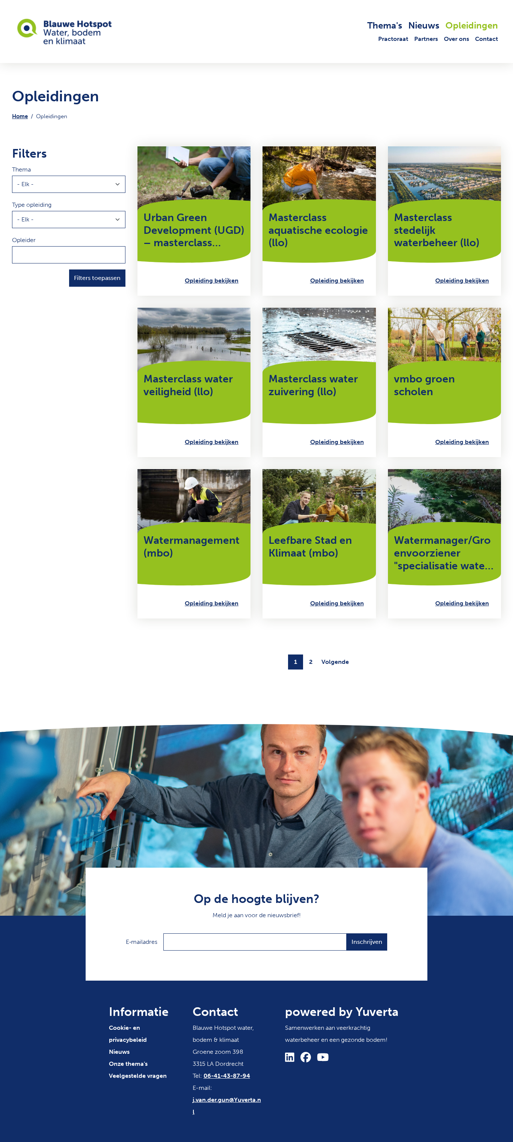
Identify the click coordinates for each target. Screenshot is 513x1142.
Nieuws (423, 25)
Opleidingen (471, 25)
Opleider (24, 240)
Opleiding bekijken (211, 280)
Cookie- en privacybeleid (128, 1033)
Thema (21, 169)
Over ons (456, 38)
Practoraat (393, 38)
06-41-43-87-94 (227, 1075)
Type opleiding (31, 204)
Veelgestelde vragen (138, 1075)
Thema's (384, 25)
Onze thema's (128, 1063)
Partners (426, 38)
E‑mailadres (141, 941)
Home (20, 116)
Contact (486, 38)
